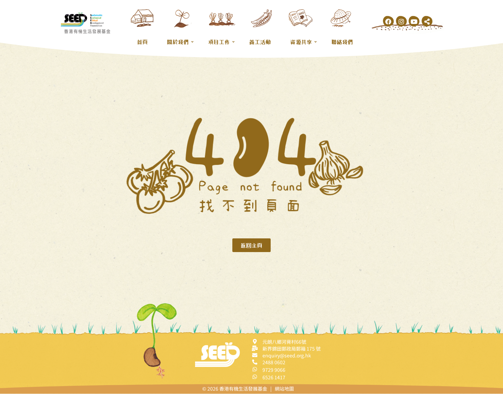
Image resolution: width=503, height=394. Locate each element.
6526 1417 (273, 377)
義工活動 (260, 42)
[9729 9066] (254, 369)
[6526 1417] (254, 376)
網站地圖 (284, 388)
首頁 (142, 42)
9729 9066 (273, 369)
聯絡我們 (342, 42)
